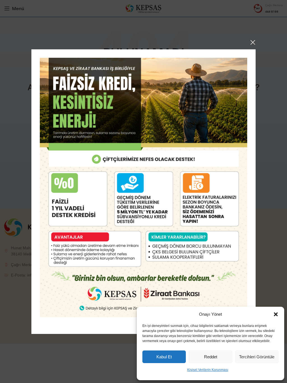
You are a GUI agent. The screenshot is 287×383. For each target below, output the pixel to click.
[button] (276, 314)
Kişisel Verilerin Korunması (207, 370)
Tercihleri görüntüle (256, 356)
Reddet (210, 356)
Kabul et (164, 356)
